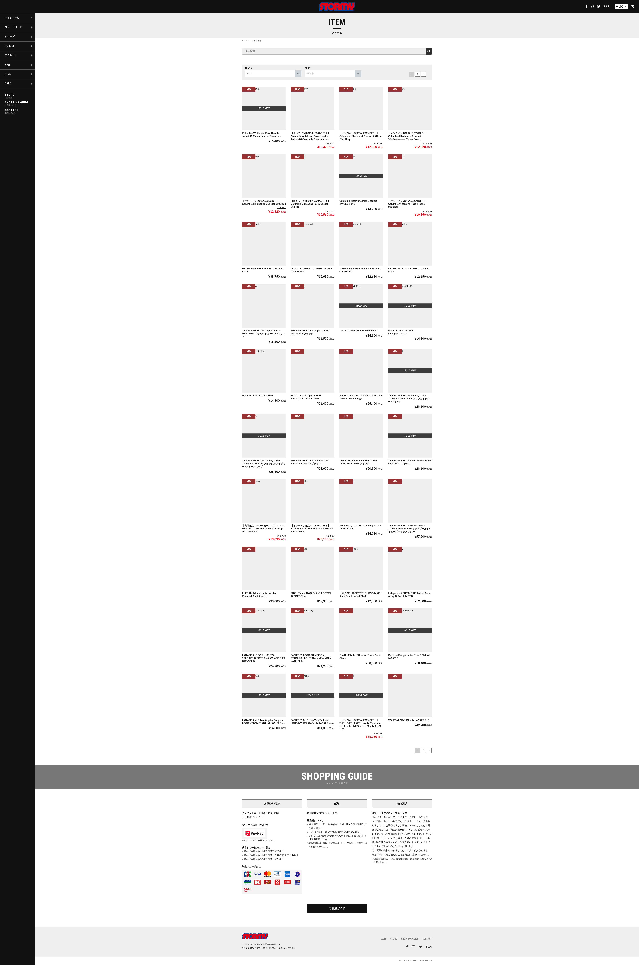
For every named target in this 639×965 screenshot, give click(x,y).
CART (383, 938)
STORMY (337, 6)
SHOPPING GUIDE (409, 938)
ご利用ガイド (337, 908)
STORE (393, 938)
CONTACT (427, 938)
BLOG (606, 6)
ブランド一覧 (12, 18)
